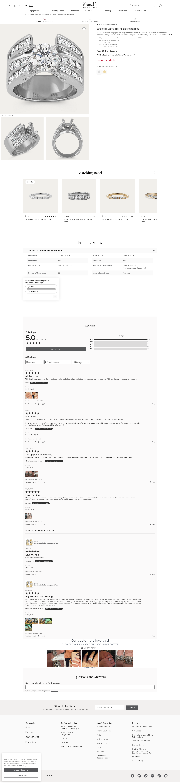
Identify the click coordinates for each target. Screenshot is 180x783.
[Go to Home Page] (90, 4)
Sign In (31, 6)
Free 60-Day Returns (107, 51)
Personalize (122, 11)
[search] (132, 5)
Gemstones (89, 11)
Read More (167, 35)
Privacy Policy (138, 745)
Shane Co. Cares (104, 731)
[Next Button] (153, 172)
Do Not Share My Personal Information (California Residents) (142, 751)
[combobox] (142, 5)
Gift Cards (136, 731)
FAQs (99, 735)
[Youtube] (166, 775)
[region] (21, 767)
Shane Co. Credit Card (142, 727)
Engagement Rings (36, 11)
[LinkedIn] (159, 775)
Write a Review (56, 349)
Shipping (65, 738)
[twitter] (139, 775)
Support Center (140, 11)
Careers (100, 748)
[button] (120, 339)
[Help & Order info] (15, 6)
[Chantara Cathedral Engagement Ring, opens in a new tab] (29, 542)
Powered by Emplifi (90, 667)
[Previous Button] (151, 172)
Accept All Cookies (21, 770)
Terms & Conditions (141, 741)
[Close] (38, 756)
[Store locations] (9, 6)
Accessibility (137, 761)
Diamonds (75, 11)
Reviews (100, 752)
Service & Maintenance (71, 747)
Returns (64, 743)
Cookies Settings (21, 775)
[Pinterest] (146, 775)
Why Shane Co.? (104, 727)
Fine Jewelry (106, 11)
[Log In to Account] (26, 6)
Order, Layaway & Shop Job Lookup (142, 736)
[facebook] (132, 775)
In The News (102, 739)
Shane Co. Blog (103, 743)
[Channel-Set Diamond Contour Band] (156, 196)
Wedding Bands (57, 11)
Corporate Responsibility (103, 757)
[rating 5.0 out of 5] (101, 24)
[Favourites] (20, 6)
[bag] (160, 5)
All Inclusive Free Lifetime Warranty (116, 55)
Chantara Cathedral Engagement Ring (118, 28)
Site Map (136, 757)
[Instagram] (152, 775)
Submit (132, 707)
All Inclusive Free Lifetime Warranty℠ (70, 728)
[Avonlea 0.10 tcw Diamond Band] (117, 196)
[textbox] (90, 687)
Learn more (54, 691)
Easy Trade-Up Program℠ (67, 734)
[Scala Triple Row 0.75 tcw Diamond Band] (79, 196)
